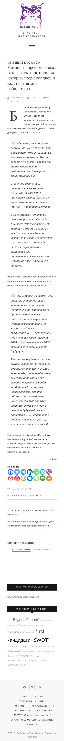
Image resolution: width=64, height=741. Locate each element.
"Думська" (35, 656)
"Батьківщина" (16, 631)
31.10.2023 (35, 97)
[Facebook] (10, 472)
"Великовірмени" (15, 660)
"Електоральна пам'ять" (36, 660)
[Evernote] (36, 478)
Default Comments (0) (41, 549)
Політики (19, 706)
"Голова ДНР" (14, 656)
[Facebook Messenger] (30, 478)
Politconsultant (16, 97)
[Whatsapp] (36, 472)
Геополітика (25, 701)
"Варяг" (25, 646)
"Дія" (9, 620)
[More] (49, 478)
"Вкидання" (14, 651)
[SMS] (23, 478)
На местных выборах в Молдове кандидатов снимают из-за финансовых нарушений (30, 523)
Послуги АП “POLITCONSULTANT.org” (32, 715)
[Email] (42, 478)
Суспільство (44, 710)
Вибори (26, 489)
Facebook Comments (21, 549)
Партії (42, 701)
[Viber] (49, 472)
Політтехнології (21, 710)
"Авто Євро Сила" (45, 651)
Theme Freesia (36, 733)
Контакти (32, 724)
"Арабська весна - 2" (28, 625)
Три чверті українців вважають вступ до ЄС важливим (31, 511)
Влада (24, 696)
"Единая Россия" (26, 619)
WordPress (32, 736)
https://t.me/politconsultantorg (23, 596)
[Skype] (42, 472)
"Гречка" (43, 625)
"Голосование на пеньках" (42, 646)
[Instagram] (17, 478)
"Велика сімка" (29, 651)
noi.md (53, 459)
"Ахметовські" (14, 646)
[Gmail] (10, 478)
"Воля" (25, 655)
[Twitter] (17, 472)
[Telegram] (23, 472)
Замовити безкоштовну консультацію (32, 720)
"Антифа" (30, 632)
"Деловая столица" (16, 665)
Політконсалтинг (40, 706)
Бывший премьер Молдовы (24, 495)
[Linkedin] (30, 472)
